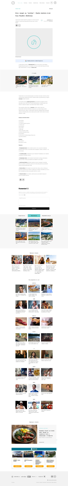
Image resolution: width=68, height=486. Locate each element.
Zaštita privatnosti (49, 482)
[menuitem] (55, 2)
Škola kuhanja (42, 2)
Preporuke (47, 2)
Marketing (41, 482)
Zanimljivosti (35, 2)
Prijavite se (34, 208)
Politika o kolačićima (53, 482)
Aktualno (30, 2)
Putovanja (25, 2)
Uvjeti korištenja (44, 482)
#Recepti (51, 8)
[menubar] (55, 2)
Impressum (37, 482)
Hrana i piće (20, 2)
